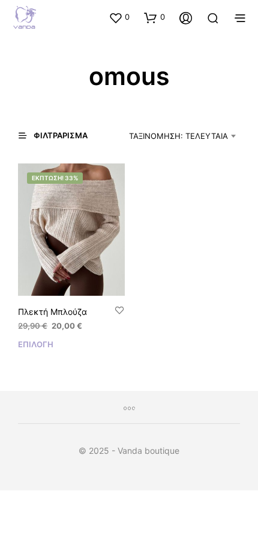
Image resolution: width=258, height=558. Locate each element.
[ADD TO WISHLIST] (119, 311)
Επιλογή (35, 344)
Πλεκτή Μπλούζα (52, 312)
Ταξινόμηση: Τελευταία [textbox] (178, 136)
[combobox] (174, 136)
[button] (119, 17)
